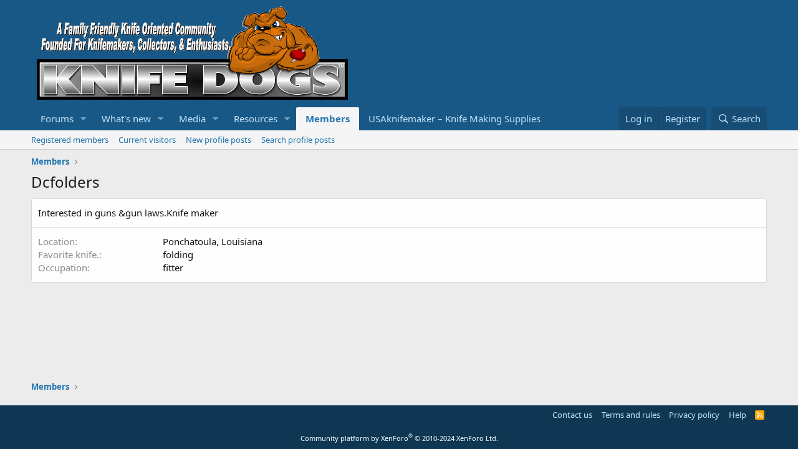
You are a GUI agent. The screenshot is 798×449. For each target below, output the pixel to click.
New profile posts (218, 139)
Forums (57, 118)
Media (192, 118)
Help (737, 414)
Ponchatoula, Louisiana (212, 241)
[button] (83, 118)
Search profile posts (298, 139)
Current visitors (147, 139)
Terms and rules (631, 414)
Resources (255, 118)
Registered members (69, 139)
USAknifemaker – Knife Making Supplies (454, 118)
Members (327, 118)
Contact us (572, 414)
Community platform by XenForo (399, 438)
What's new (126, 118)
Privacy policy (694, 414)
